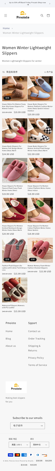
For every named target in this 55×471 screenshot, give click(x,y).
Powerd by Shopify (26, 461)
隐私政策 (48, 461)
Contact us (34, 331)
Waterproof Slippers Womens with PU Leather (13, 306)
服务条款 (24, 465)
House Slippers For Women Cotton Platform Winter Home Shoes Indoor (39, 188)
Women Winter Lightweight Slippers (23, 32)
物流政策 (33, 465)
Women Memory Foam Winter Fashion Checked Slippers (39, 267)
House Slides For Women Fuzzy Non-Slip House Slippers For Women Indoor (14, 106)
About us (11, 345)
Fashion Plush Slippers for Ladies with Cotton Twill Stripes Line (14, 268)
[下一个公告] (50, 4)
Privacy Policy (36, 357)
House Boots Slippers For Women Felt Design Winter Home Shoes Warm (12, 148)
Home (6, 28)
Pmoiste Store (14, 461)
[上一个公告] (5, 4)
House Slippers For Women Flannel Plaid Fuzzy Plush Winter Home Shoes (12, 188)
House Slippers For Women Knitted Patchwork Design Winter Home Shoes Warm (12, 228)
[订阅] (41, 425)
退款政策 (39, 461)
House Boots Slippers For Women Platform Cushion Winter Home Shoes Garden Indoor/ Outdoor (40, 107)
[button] (6, 15)
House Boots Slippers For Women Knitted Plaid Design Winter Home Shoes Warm (39, 148)
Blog (8, 338)
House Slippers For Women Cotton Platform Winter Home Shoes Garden (39, 228)
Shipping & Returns (34, 348)
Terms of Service (37, 365)
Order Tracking (36, 338)
